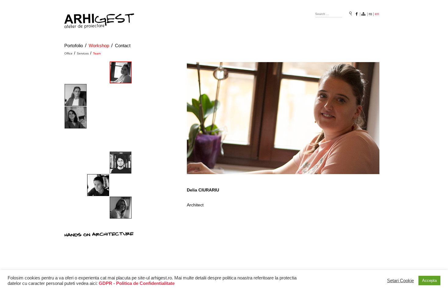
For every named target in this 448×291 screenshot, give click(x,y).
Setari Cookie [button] (400, 280)
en (377, 14)
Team (97, 53)
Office (68, 53)
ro (370, 14)
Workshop (99, 45)
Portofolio (73, 45)
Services (83, 53)
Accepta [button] (429, 280)
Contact (122, 45)
